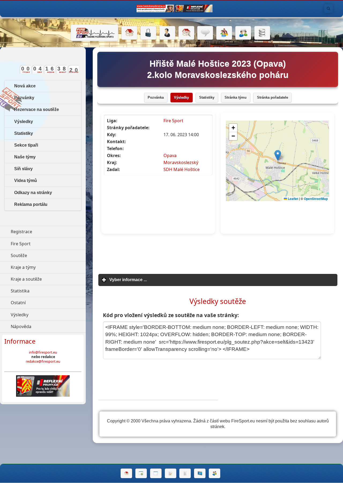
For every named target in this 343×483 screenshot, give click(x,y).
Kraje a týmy (48, 267)
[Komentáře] (205, 33)
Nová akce (25, 86)
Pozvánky (24, 97)
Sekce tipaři (26, 145)
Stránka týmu (236, 97)
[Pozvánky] (156, 473)
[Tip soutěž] (214, 473)
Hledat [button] (328, 8)
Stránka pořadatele (272, 97)
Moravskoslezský (180, 162)
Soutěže (43, 255)
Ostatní (43, 303)
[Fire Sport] (94, 32)
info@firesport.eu (43, 352)
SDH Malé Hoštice (181, 169)
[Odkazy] (186, 33)
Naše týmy (25, 157)
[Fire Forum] (243, 33)
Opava (170, 155)
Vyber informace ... (153, 279)
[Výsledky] (185, 473)
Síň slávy (23, 168)
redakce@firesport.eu (43, 361)
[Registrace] (167, 33)
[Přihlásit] (148, 33)
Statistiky (206, 97)
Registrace (21, 232)
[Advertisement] (217, 254)
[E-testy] (224, 33)
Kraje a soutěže (48, 279)
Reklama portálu (30, 204)
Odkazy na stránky (33, 192)
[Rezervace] (170, 473)
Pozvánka (156, 97)
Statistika (45, 291)
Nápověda (46, 326)
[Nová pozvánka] (141, 473)
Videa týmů (25, 180)
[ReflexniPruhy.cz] (42, 386)
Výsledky (181, 97)
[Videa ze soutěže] (200, 473)
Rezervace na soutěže (36, 109)
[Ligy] (262, 33)
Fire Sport (173, 121)
